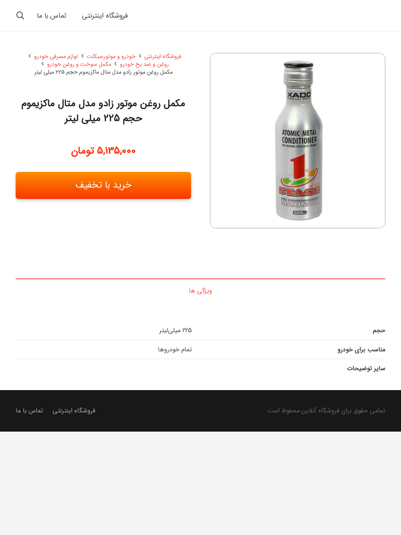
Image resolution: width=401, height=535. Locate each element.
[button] (20, 15)
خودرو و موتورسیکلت (111, 56)
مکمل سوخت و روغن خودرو (79, 64)
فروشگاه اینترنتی (162, 56)
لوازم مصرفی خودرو (56, 56)
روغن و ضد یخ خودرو (144, 64)
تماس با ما (29, 411)
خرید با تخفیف (104, 185)
